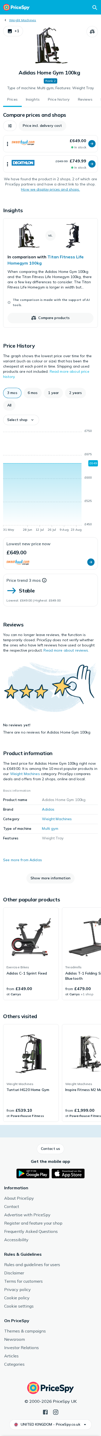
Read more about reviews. (66, 650)
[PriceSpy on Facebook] (45, 1411)
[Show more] (7, 143)
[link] (50, 273)
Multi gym (50, 828)
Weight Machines (22, 20)
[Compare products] (92, 31)
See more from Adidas (22, 860)
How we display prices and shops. (50, 189)
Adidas (48, 809)
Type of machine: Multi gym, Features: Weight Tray (50, 88)
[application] (50, 481)
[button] (13, 31)
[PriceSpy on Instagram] (56, 1411)
